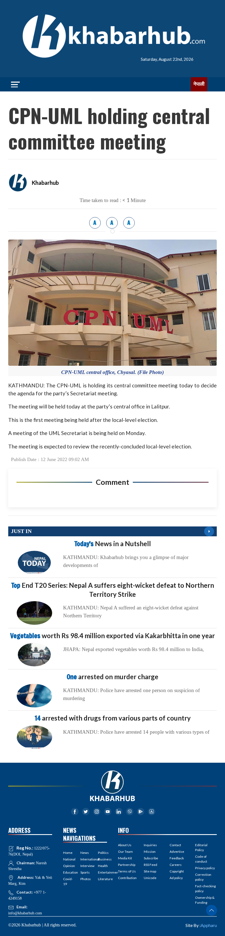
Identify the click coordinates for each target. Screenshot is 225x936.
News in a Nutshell (112, 544)
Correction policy (203, 877)
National (67, 859)
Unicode (150, 878)
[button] (211, 910)
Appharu (209, 925)
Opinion (67, 866)
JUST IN (21, 531)
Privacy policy (205, 868)
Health (102, 866)
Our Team (125, 851)
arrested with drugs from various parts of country (113, 718)
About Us (124, 845)
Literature (102, 879)
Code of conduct (201, 858)
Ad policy (176, 878)
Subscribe (151, 858)
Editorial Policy (201, 847)
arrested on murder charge (112, 677)
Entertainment (102, 872)
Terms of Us (127, 871)
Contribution (127, 878)
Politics (102, 853)
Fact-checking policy (205, 888)
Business (102, 859)
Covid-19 (67, 881)
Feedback (177, 858)
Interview (84, 866)
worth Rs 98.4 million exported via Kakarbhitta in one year (112, 636)
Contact (175, 845)
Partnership (126, 865)
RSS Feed (150, 865)
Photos (84, 879)
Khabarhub (45, 182)
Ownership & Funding (205, 900)
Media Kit (125, 858)
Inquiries (150, 845)
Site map (150, 871)
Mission (150, 851)
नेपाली (198, 84)
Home (67, 853)
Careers (176, 865)
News (84, 853)
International (84, 859)
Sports (84, 872)
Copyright (177, 871)
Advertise (177, 851)
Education (67, 872)
